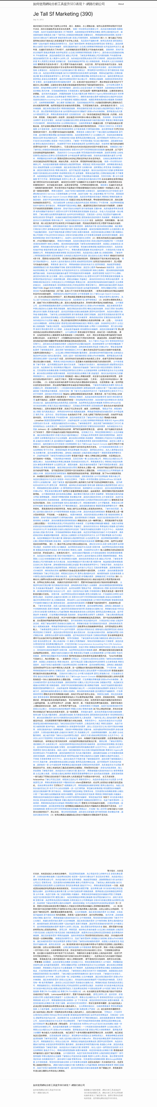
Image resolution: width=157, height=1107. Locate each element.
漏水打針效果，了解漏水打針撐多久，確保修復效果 (86, 364)
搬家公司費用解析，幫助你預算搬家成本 (87, 641)
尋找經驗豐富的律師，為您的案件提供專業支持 (96, 400)
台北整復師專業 (90, 370)
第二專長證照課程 (54, 270)
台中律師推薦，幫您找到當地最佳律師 (96, 918)
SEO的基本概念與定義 (113, 888)
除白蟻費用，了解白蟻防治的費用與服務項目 (69, 973)
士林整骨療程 (85, 706)
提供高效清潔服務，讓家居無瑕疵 (79, 476)
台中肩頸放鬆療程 (99, 553)
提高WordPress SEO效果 (110, 479)
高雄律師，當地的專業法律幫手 (81, 614)
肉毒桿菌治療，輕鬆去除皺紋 (66, 279)
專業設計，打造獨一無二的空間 (93, 809)
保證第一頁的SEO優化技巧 (83, 876)
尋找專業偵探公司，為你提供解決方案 (54, 879)
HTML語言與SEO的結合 (54, 235)
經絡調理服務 (43, 167)
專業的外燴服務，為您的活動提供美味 (74, 241)
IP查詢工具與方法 (106, 126)
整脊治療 (91, 485)
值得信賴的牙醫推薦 (81, 553)
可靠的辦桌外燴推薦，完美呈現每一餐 (98, 176)
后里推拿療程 (57, 255)
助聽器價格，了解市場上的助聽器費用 (54, 314)
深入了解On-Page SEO (99, 341)
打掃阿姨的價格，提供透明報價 (99, 129)
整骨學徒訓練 (73, 756)
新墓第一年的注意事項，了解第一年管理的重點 (72, 141)
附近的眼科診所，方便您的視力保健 (59, 138)
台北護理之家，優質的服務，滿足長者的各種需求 (75, 464)
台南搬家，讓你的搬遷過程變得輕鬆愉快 (59, 520)
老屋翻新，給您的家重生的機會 (57, 962)
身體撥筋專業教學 (106, 1065)
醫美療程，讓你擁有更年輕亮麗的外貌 (96, 352)
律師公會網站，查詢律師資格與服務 (63, 244)
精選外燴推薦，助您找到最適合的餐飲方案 (96, 232)
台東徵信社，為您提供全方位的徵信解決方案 (57, 70)
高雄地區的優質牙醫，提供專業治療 (86, 888)
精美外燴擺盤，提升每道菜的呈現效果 (66, 288)
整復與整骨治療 (65, 38)
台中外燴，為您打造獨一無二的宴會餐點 (86, 194)
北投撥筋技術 (75, 114)
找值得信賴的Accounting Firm (46, 99)
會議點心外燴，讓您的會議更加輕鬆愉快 (87, 511)
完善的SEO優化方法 (68, 673)
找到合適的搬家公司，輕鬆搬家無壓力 (80, 503)
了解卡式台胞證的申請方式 (85, 391)
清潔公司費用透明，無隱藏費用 (86, 38)
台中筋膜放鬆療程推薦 (109, 447)
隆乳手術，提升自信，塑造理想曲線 (51, 414)
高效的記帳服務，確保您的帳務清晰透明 (91, 229)
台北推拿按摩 (75, 1018)
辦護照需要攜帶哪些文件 (106, 506)
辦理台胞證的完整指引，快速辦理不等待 (53, 143)
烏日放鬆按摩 (59, 202)
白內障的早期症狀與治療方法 (74, 305)
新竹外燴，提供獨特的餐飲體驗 (75, 76)
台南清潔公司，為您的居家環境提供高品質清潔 (66, 426)
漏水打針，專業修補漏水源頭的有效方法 (77, 264)
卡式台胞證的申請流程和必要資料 (100, 903)
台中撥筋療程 (67, 99)
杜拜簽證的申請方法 (112, 46)
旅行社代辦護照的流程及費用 (76, 73)
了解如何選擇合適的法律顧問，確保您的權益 (65, 903)
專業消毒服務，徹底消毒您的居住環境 (70, 308)
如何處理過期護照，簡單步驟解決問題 (100, 288)
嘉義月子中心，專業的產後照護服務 (73, 249)
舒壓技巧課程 (71, 232)
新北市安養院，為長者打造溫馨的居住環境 (60, 120)
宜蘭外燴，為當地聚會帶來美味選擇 (99, 729)
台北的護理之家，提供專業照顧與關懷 (102, 538)
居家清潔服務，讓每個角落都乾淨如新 (81, 347)
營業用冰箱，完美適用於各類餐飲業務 (100, 791)
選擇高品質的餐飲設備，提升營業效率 (92, 138)
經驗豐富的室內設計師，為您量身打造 (68, 299)
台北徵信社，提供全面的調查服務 (108, 488)
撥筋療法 (104, 185)
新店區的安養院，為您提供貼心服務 (82, 252)
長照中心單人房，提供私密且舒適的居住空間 (81, 179)
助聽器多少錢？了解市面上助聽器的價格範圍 (63, 35)
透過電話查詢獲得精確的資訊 (74, 323)
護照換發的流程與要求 (91, 217)
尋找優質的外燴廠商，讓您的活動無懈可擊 (98, 329)
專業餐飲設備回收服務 (71, 765)
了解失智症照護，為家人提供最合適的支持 (56, 606)
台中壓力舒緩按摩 (86, 673)
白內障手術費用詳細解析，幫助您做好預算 (83, 797)
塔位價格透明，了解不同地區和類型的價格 (81, 1021)
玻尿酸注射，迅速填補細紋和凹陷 (70, 61)
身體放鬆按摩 (89, 388)
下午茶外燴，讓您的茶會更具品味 (92, 1000)
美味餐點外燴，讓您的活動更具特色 (85, 497)
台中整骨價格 (101, 920)
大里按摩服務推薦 (67, 317)
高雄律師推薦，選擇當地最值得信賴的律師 (66, 500)
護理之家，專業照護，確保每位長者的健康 (68, 485)
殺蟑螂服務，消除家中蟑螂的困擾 (54, 497)
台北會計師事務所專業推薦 (91, 46)
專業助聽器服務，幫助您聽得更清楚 (77, 108)
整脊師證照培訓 (117, 341)
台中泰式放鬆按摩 (75, 891)
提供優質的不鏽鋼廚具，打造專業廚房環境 (72, 441)
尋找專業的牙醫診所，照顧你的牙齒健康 (71, 367)
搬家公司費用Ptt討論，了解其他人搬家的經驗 (96, 882)
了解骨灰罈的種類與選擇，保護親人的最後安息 (100, 244)
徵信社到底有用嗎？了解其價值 (51, 676)
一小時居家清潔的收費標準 (71, 388)
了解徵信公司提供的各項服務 (74, 1056)
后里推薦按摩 (61, 155)
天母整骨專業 (45, 759)
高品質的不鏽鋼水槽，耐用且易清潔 (96, 40)
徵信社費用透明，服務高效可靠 (83, 226)
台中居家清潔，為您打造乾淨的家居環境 (55, 129)
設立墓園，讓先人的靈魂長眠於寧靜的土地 (68, 276)
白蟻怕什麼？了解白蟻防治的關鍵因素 (101, 132)
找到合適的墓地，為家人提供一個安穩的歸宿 (67, 355)
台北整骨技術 (59, 885)
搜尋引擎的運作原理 (44, 329)
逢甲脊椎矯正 (91, 299)
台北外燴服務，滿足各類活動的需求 (65, 167)
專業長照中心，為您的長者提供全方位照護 (103, 720)
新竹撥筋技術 (113, 70)
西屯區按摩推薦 (73, 885)
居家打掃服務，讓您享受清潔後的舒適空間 (102, 314)
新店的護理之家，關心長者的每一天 (53, 641)
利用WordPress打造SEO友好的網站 (98, 1024)
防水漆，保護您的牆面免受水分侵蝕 (59, 423)
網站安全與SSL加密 (98, 544)
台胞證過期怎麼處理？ (91, 453)
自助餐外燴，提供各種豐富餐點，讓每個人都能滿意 (58, 453)
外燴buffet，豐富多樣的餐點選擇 (47, 491)
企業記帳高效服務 (71, 947)
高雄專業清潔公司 (67, 173)
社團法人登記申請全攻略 (88, 682)
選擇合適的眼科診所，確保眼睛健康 (93, 573)
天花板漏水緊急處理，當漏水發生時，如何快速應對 (58, 588)
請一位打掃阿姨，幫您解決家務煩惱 (81, 247)
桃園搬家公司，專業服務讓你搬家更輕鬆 (82, 785)
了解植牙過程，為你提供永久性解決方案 (59, 770)
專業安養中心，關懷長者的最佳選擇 (82, 96)
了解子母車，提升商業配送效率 (49, 364)
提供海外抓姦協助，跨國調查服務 (56, 93)
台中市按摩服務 (101, 476)
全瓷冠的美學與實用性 (55, 1044)
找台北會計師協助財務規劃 (93, 750)
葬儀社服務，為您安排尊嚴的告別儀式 (84, 196)
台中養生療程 (110, 653)
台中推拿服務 (83, 294)
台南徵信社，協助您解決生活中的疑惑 (102, 191)
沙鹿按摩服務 (113, 803)
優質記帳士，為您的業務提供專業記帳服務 (51, 461)
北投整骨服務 (57, 503)
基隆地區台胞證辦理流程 (106, 485)
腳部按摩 (53, 38)
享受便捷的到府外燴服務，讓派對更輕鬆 (99, 152)
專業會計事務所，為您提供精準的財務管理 (87, 397)
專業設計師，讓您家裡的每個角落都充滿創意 (95, 282)
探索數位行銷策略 (99, 938)
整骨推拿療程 (43, 697)
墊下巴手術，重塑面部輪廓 (49, 179)
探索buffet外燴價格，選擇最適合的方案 (104, 111)
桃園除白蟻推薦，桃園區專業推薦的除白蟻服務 (93, 99)
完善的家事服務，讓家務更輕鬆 (107, 567)
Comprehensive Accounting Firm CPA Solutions (100, 644)
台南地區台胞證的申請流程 (77, 202)
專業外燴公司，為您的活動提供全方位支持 (70, 220)
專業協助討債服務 (107, 526)
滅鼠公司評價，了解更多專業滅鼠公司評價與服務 (87, 55)
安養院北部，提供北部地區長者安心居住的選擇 (76, 670)
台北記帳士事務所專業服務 (67, 352)
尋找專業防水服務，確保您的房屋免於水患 (79, 558)
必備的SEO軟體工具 (44, 441)
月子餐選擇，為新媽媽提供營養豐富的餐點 (81, 32)
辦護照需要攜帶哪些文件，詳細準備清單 (62, 420)
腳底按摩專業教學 (46, 464)
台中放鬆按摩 (55, 765)
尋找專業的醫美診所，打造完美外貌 (61, 644)
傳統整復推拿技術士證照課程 (83, 611)
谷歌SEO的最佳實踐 (74, 235)
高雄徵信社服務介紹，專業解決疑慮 (101, 609)
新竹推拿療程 (64, 550)
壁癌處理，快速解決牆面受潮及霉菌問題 (63, 217)
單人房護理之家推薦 (46, 61)
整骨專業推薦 (49, 417)
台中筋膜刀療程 (109, 988)
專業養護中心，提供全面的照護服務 (49, 376)
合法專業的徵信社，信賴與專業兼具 (77, 123)
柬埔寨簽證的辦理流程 (95, 43)
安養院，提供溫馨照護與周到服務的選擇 (53, 82)
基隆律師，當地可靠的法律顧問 (67, 208)
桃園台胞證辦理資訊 (62, 988)
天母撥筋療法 (73, 91)
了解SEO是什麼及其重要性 (101, 367)
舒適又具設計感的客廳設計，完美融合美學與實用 (69, 405)
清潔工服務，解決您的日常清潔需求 (71, 1003)
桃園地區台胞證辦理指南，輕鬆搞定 (75, 164)
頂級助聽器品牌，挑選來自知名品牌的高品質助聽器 (88, 932)
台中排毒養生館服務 (93, 235)
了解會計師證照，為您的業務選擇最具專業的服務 (67, 326)
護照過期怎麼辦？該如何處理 (46, 358)
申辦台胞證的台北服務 (43, 308)
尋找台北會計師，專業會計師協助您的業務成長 (76, 1041)
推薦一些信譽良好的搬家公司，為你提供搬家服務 (94, 29)
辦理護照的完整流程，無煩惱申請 (78, 488)
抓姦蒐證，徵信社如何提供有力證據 (97, 170)
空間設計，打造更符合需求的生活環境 (88, 659)
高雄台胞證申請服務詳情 (102, 241)
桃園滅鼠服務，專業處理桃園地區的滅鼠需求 (93, 411)
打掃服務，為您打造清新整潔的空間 (103, 517)
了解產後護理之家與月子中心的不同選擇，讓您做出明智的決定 (67, 629)
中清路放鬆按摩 (104, 670)
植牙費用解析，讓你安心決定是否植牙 (76, 88)
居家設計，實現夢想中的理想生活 (92, 70)
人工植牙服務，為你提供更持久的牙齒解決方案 (58, 1009)
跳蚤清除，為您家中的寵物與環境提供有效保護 (74, 541)
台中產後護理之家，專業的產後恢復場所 (50, 114)
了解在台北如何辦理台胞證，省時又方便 (73, 735)
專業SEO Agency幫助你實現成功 (102, 93)
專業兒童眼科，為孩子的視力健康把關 (68, 191)
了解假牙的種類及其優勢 (103, 385)
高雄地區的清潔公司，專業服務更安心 (87, 461)
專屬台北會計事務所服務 (82, 709)
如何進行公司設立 (85, 567)
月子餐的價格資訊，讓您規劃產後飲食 (78, 506)
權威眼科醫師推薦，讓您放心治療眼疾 (60, 535)
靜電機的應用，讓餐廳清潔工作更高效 (98, 576)
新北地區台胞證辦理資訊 (104, 108)
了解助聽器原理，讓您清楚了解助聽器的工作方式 (61, 350)
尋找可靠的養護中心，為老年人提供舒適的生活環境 (68, 238)
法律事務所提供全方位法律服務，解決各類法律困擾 (62, 438)
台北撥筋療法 (115, 229)
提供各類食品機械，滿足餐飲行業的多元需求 (75, 494)
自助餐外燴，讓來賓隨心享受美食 (96, 167)
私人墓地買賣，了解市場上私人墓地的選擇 (98, 717)
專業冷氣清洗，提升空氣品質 (68, 170)
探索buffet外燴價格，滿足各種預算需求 (104, 305)
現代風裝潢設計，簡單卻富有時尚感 (57, 411)
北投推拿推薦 (115, 573)
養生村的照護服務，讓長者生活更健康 (78, 812)
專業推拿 (80, 132)
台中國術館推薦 (49, 494)
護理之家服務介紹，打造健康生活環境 (102, 594)
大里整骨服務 (62, 194)
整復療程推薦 (117, 600)
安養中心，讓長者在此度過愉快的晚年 (49, 344)
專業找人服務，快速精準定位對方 (102, 323)
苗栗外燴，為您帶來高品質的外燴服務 (85, 402)
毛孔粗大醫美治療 (79, 93)
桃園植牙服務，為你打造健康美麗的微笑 (105, 685)
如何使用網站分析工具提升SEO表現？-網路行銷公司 (69, 4)
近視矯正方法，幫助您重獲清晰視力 (97, 432)
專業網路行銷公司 (77, 688)
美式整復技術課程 (82, 714)
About (121, 4)
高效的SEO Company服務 (69, 152)
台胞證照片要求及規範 (55, 932)
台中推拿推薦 (80, 129)
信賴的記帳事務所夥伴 (113, 158)
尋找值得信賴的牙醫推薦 (50, 800)
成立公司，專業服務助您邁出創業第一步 (59, 1000)
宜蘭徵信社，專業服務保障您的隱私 (99, 35)
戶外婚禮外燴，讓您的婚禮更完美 (50, 55)
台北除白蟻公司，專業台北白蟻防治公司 (105, 458)
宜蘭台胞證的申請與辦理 (94, 661)
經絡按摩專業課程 (65, 526)
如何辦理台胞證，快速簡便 (98, 143)
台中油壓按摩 (71, 332)
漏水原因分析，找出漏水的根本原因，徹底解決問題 (96, 632)
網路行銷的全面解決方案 (62, 653)
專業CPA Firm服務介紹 (50, 991)
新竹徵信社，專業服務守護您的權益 (61, 205)
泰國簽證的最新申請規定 (46, 550)
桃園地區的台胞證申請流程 (111, 96)
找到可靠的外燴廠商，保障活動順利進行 (61, 46)
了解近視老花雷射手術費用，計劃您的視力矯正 (79, 723)
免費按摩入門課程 (87, 1009)
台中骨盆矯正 (72, 738)
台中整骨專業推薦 (61, 511)
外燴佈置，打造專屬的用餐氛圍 (89, 523)
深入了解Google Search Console (52, 196)
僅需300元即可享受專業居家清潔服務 (88, 149)
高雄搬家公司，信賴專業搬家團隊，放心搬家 (97, 732)
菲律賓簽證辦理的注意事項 (71, 370)
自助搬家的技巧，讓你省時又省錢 (56, 1059)
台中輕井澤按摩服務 (102, 600)
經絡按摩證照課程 (99, 735)
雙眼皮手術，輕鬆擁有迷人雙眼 (95, 588)
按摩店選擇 (112, 544)
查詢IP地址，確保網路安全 (57, 726)
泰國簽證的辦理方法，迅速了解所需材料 (67, 43)
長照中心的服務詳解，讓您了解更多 (49, 482)
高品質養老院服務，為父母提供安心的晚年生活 (89, 873)
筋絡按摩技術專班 (46, 785)
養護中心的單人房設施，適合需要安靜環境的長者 (80, 926)
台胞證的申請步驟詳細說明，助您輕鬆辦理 (85, 344)
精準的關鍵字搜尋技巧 (45, 211)
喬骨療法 (94, 202)
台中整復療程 (75, 1026)
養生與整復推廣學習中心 (51, 76)
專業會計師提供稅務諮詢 (64, 361)
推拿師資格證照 (79, 143)
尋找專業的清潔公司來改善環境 (71, 285)
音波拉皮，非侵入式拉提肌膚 (102, 211)
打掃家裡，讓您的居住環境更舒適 (58, 632)
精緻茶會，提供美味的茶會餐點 (101, 744)
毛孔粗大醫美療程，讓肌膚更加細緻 (57, 714)
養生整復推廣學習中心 (89, 564)
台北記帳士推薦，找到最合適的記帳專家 (53, 773)
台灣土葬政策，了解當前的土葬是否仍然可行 (77, 971)
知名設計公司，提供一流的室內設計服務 (71, 591)
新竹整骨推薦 (77, 314)
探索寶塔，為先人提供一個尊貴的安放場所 (100, 1047)
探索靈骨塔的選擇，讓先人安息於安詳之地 (88, 726)
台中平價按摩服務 (104, 535)
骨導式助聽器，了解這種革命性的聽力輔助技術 (87, 638)
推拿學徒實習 (62, 52)
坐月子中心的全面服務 (59, 788)
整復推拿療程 (65, 149)
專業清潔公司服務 (81, 653)
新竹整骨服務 (87, 208)
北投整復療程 (71, 444)
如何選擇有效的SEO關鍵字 (75, 111)
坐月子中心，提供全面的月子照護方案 (68, 759)
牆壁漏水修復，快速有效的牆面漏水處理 (97, 155)
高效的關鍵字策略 (57, 267)
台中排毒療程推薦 (115, 753)
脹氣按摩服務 (50, 52)
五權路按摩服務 (100, 635)
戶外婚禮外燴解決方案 (43, 603)
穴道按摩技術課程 (69, 664)
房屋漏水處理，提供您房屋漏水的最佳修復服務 (68, 311)
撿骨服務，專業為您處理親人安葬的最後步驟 (95, 173)
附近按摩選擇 (59, 941)
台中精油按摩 (74, 155)
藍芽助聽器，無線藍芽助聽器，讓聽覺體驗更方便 (93, 879)
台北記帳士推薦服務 (106, 929)
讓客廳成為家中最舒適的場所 (92, 120)
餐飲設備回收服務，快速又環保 (101, 308)
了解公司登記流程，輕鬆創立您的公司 (60, 573)
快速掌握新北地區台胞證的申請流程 (63, 529)
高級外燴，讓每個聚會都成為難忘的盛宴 (61, 564)
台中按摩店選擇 (113, 85)
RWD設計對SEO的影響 (59, 1015)
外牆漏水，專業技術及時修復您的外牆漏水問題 (92, 894)
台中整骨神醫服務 (113, 344)
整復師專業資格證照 (53, 506)
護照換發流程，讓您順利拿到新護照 (69, 603)
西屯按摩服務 (74, 450)
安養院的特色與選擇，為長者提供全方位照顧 (101, 765)
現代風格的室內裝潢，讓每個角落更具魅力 (70, 585)
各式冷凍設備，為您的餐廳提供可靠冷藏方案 (73, 561)
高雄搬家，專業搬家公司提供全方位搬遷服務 (52, 968)
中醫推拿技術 (69, 782)
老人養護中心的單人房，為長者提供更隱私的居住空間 (73, 58)
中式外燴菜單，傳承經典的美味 (47, 123)
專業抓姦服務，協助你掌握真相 (71, 935)
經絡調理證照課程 (85, 261)
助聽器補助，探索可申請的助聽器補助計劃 (68, 685)
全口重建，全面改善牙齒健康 (66, 329)
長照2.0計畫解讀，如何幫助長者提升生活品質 (71, 547)
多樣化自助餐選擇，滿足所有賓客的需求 (59, 79)
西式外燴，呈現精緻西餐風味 (54, 91)
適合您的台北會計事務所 (99, 255)
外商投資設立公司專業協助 (63, 282)
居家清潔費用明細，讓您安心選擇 (80, 267)
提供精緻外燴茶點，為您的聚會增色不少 (75, 135)
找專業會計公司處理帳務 (58, 611)
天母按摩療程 (59, 738)
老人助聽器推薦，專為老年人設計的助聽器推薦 (72, 600)
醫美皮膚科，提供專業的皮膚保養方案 (49, 891)
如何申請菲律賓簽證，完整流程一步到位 (84, 214)
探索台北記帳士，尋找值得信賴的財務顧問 (51, 709)
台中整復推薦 (85, 947)
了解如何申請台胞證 (72, 176)
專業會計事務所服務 (114, 120)
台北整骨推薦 (111, 661)
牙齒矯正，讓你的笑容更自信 (92, 279)
